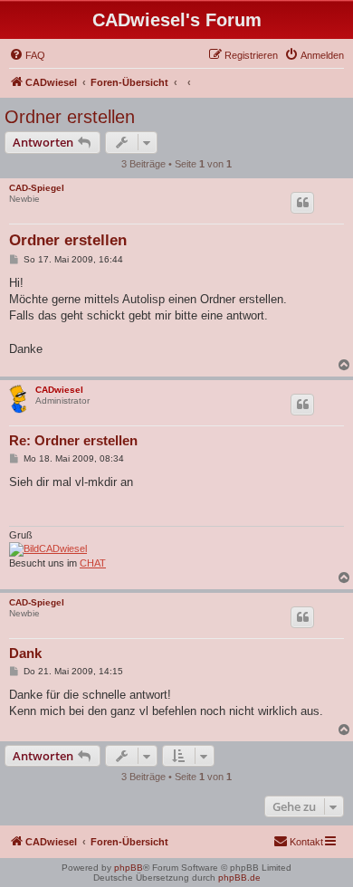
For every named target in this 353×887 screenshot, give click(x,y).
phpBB (128, 868)
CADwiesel (59, 390)
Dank (25, 653)
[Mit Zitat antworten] (302, 203)
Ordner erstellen (70, 117)
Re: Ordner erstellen (73, 440)
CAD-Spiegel (36, 188)
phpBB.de (239, 877)
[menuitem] (27, 55)
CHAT (93, 563)
